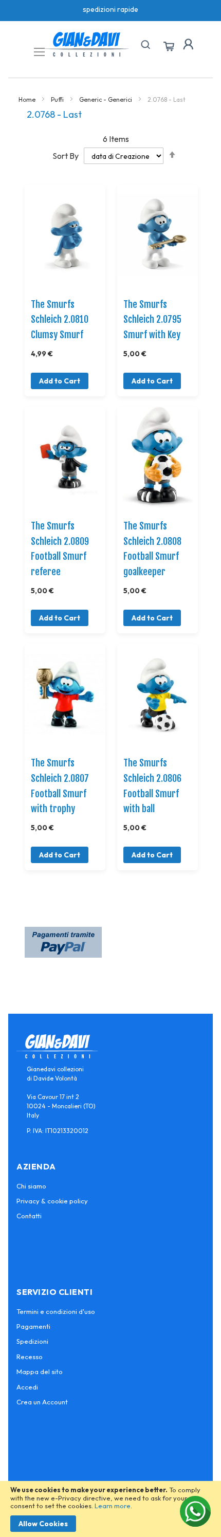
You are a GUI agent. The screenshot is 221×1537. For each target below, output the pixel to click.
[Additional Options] (63, 954)
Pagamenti (33, 1326)
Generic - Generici (106, 99)
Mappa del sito (39, 1371)
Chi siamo (31, 1186)
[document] (110, 1509)
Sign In (188, 44)
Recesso (29, 1356)
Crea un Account (42, 1402)
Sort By (65, 156)
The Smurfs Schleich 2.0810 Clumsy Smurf (59, 319)
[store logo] (87, 44)
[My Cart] (168, 47)
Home (28, 99)
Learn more (113, 1506)
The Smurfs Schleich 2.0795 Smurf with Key (152, 319)
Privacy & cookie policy (52, 1201)
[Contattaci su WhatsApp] (195, 1511)
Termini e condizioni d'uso (55, 1311)
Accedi (27, 1387)
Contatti (29, 1216)
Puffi (58, 99)
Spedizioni (32, 1341)
